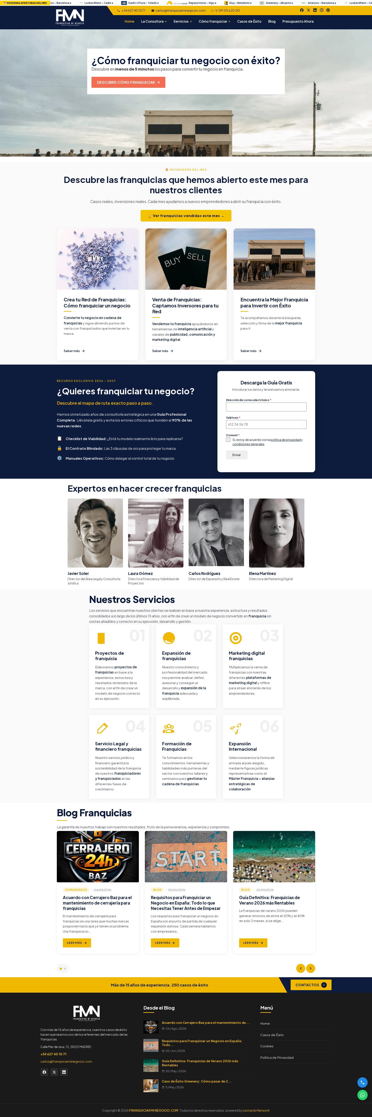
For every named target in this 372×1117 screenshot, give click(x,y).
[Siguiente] (310, 968)
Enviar (236, 455)
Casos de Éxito (249, 21)
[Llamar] (362, 1082)
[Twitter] (54, 1072)
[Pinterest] (328, 10)
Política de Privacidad (277, 1057)
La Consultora (152, 21)
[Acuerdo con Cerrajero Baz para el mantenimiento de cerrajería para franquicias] (98, 856)
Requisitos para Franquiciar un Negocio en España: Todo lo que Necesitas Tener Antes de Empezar (186, 903)
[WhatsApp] (362, 1095)
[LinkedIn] (315, 10)
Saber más (72, 351)
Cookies (266, 1046)
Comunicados (76, 889)
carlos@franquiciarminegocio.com (181, 10)
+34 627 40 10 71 (133, 10)
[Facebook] (302, 10)
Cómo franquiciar (213, 21)
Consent (233, 435)
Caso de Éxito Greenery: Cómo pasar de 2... (197, 1081)
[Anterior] (300, 968)
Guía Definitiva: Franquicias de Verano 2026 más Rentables (269, 900)
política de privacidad (286, 440)
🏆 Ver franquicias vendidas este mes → (186, 215)
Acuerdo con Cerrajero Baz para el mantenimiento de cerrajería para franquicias (97, 903)
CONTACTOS (310, 985)
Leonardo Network (256, 1110)
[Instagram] (321, 10)
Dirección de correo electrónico (248, 400)
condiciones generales (248, 444)
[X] (308, 10)
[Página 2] (65, 969)
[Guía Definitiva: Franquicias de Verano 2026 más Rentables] (274, 856)
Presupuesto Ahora (298, 21)
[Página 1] (61, 969)
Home (129, 21)
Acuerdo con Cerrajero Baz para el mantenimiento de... (206, 1022)
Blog (272, 21)
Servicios (181, 21)
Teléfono (233, 417)
